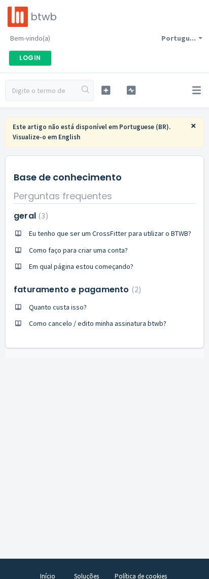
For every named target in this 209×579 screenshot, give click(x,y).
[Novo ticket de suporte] (106, 90)
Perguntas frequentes (63, 196)
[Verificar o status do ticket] (131, 90)
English (69, 137)
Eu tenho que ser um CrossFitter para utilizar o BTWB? (110, 233)
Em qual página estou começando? (81, 266)
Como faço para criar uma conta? (78, 250)
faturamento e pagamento (76, 289)
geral (30, 216)
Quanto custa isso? (58, 307)
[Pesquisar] (85, 90)
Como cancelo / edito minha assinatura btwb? (97, 323)
